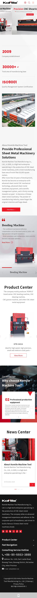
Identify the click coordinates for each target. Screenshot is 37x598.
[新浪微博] (3, 531)
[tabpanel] (18, 462)
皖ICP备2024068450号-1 (19, 586)
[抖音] (17, 531)
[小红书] (13, 531)
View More (10, 210)
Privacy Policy (18, 584)
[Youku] (6, 531)
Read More (6, 242)
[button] (36, 274)
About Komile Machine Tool (17, 464)
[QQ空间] (20, 531)
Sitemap (29, 581)
